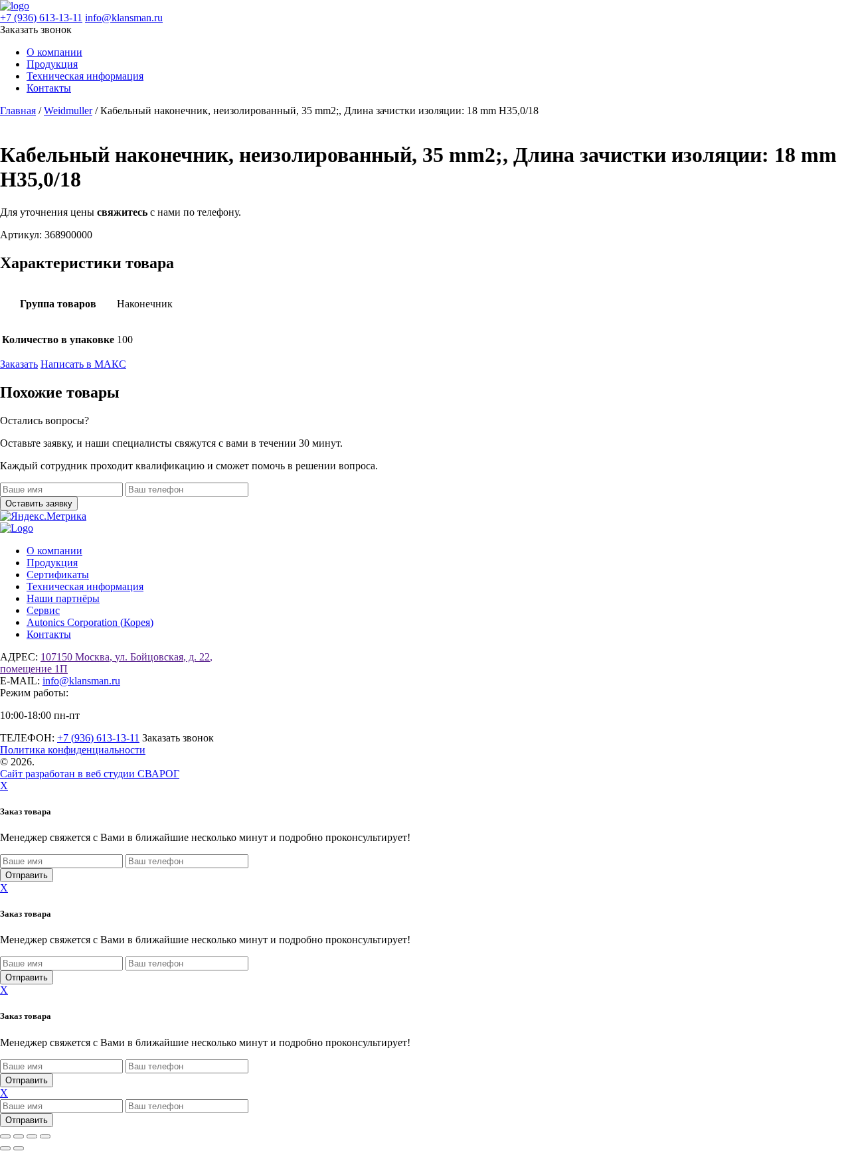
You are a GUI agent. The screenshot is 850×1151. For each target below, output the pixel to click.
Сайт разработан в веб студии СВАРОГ (89, 773)
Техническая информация (85, 76)
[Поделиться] (32, 1136)
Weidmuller (68, 110)
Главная (18, 110)
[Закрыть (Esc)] (45, 1136)
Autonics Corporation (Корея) (90, 622)
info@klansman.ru (124, 17)
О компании (54, 52)
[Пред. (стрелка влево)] (5, 1148)
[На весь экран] (18, 1136)
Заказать (19, 364)
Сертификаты (58, 574)
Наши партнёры (63, 598)
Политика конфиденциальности (72, 749)
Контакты (49, 88)
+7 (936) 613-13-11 (41, 17)
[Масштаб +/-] (5, 1136)
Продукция (52, 64)
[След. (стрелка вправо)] (18, 1148)
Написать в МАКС (83, 364)
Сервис (43, 610)
